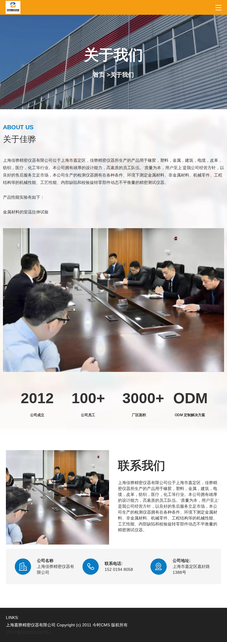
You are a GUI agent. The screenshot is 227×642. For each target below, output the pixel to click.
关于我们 (122, 74)
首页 (99, 74)
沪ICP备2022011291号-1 (29, 632)
